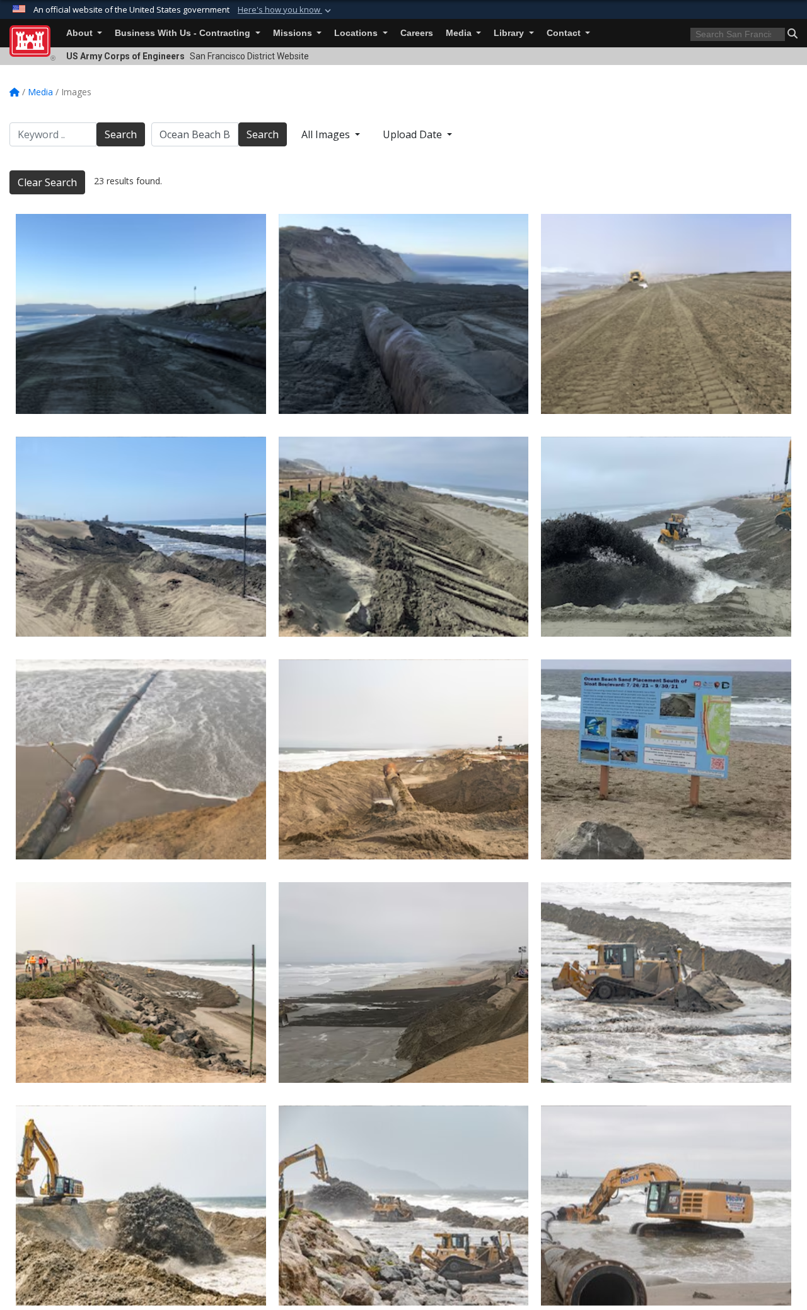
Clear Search (47, 182)
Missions (294, 33)
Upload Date (413, 134)
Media (460, 33)
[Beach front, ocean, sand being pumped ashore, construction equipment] (141, 759)
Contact (565, 33)
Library (510, 33)
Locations (357, 33)
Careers (416, 33)
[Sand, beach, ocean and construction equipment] (666, 1206)
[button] (286, 10)
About (80, 33)
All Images (326, 134)
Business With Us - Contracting (184, 33)
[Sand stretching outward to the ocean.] (141, 314)
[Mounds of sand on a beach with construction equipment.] (141, 537)
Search (121, 134)
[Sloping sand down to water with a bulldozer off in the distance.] (666, 314)
